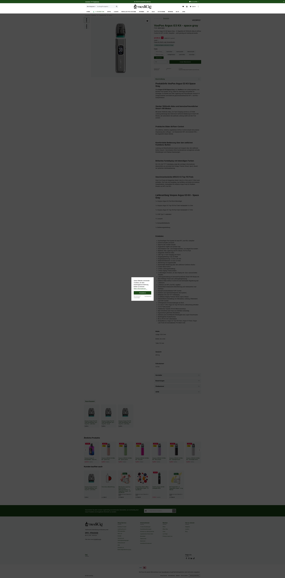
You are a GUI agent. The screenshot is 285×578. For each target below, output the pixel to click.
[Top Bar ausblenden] (284, 2)
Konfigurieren (148, 296)
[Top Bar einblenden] (198, 6)
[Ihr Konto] (187, 6)
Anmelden (87, 1)
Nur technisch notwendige (137, 296)
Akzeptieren (142, 293)
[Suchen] (116, 6)
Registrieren (96, 1)
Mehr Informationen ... (140, 288)
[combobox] (105, 6)
